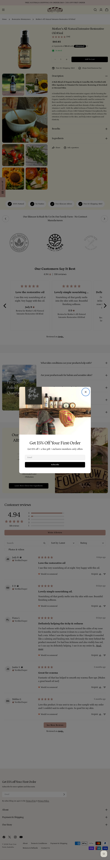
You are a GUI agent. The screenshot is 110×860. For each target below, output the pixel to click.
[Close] (85, 392)
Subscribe (55, 465)
